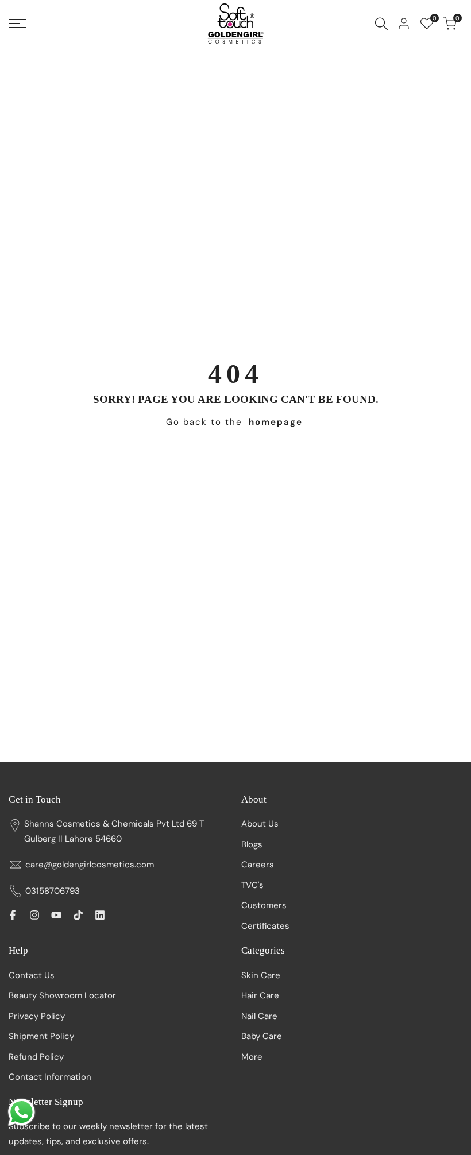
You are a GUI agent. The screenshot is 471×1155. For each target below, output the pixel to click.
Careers (257, 864)
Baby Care (261, 1036)
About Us (260, 824)
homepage (276, 422)
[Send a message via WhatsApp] (21, 1112)
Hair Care (260, 995)
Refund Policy (36, 1057)
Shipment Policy (41, 1036)
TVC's (252, 885)
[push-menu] (17, 23)
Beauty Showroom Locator (62, 995)
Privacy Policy (37, 1016)
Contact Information (50, 1077)
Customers (264, 905)
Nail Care (259, 1016)
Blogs (251, 844)
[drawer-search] (381, 23)
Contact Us (32, 975)
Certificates (265, 926)
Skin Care (260, 975)
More (251, 1057)
